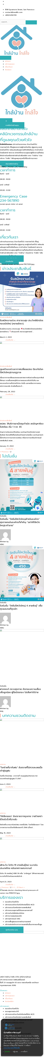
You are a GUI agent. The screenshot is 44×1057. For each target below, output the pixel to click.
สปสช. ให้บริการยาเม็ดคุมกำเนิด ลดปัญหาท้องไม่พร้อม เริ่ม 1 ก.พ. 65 (21, 425)
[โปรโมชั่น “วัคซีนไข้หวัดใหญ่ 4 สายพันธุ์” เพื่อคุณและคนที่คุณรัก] (22, 573)
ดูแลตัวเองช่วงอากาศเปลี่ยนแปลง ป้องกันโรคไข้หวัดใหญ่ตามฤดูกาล (21, 370)
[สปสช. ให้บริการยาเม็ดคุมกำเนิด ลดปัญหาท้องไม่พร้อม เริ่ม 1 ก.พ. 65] (22, 407)
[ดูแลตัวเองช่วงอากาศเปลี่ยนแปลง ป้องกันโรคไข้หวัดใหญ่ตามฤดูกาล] (22, 353)
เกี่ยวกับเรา (9, 67)
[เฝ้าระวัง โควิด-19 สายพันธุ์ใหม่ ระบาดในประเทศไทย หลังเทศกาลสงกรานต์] (22, 849)
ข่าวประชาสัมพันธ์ (6, 317)
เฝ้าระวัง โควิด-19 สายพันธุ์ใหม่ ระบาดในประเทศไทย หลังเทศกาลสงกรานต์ (19, 866)
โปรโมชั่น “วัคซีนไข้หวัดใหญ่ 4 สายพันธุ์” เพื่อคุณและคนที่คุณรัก (21, 607)
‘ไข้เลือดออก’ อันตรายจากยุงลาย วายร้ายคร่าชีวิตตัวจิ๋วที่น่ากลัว (21, 817)
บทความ (3, 764)
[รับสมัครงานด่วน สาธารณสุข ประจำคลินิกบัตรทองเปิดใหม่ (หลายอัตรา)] (22, 293)
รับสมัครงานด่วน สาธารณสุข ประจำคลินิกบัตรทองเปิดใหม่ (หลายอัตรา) (21, 322)
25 (18, 887)
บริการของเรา (10, 64)
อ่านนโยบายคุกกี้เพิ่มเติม (12, 1048)
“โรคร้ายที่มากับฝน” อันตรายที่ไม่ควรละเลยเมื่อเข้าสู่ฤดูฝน (21, 769)
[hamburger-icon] (5, 58)
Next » (22, 887)
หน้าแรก (8, 61)
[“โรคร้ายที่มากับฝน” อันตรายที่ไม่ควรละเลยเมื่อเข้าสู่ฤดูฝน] (22, 740)
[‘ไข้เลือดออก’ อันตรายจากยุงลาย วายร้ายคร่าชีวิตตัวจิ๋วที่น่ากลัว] (22, 800)
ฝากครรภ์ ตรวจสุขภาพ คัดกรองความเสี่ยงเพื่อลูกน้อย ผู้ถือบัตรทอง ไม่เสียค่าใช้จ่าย (20, 690)
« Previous (4, 451)
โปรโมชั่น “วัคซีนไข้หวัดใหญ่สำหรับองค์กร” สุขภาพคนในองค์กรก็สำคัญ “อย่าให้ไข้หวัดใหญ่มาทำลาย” (20, 522)
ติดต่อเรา (8, 69)
